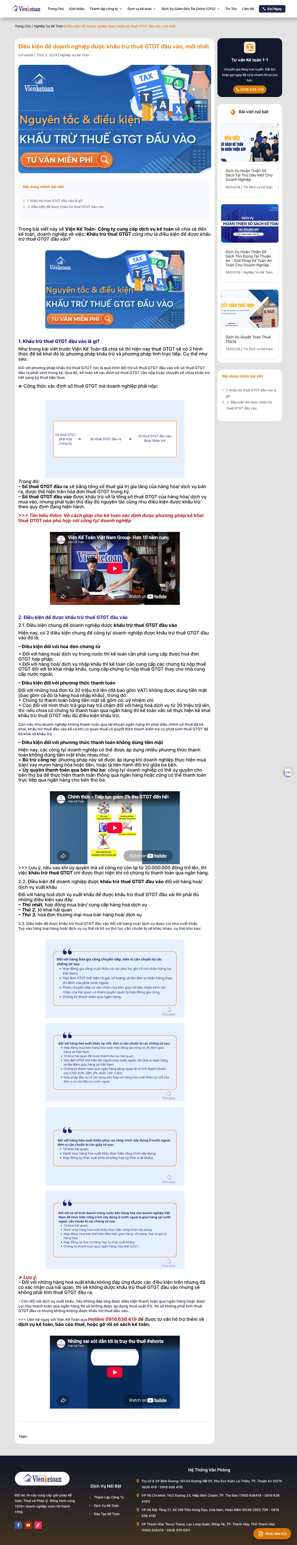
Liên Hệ (248, 9)
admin (28, 55)
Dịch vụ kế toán (140, 9)
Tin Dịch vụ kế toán (258, 187)
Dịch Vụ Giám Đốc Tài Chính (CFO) (188, 9)
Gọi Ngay (274, 9)
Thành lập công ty (104, 9)
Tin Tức (231, 9)
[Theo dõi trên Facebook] (18, 1525)
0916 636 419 (252, 89)
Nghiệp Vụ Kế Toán (48, 26)
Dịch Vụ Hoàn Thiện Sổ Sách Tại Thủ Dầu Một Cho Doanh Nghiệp (249, 175)
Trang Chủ (56, 9)
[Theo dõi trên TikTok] (38, 1525)
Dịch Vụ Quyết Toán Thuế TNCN (248, 339)
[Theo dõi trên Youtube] (28, 1525)
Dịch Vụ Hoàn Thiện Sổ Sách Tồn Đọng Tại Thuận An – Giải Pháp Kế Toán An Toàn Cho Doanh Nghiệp (249, 258)
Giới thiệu (76, 9)
